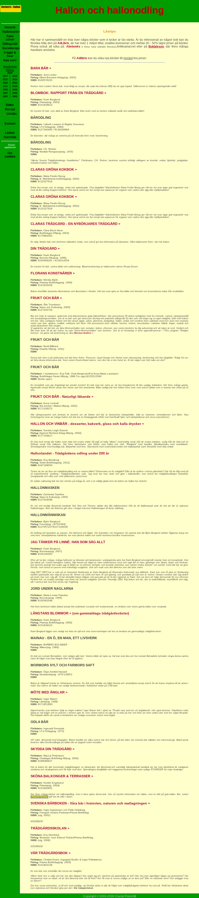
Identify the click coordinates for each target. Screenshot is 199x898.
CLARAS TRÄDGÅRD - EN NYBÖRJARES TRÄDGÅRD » (75, 224)
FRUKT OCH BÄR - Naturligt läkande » (62, 396)
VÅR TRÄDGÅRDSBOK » (51, 853)
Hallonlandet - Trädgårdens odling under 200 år (70, 453)
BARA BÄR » (41, 68)
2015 (5, 79)
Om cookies (10, 154)
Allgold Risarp (39, 796)
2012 (14, 83)
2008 (14, 89)
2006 (14, 93)
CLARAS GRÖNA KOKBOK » (54, 169)
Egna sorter (10, 37)
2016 (14, 76)
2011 (5, 86)
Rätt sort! (10, 60)
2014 (14, 79)
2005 (5, 96)
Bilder (10, 105)
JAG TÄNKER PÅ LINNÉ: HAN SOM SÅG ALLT (68, 542)
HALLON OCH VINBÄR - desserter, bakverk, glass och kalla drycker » (87, 424)
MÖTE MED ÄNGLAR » (49, 692)
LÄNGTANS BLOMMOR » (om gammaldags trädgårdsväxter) (80, 613)
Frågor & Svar (10, 54)
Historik (10, 27)
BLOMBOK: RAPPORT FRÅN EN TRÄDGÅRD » (68, 93)
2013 (5, 83)
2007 (5, 93)
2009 (5, 89)
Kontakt (10, 123)
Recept (10, 109)
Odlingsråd (9, 44)
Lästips (12, 113)
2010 (14, 86)
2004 (14, 96)
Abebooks (73, 46)
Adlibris (81, 58)
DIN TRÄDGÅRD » (45, 248)
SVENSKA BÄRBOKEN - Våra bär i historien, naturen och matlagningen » (90, 803)
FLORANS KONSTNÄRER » (53, 273)
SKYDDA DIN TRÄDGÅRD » (53, 749)
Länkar (10, 133)
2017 (5, 76)
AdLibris (63, 43)
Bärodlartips (10, 48)
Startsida (10, 137)
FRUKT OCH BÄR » (46, 298)
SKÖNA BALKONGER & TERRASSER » (62, 776)
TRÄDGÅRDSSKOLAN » (50, 828)
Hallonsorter (10, 31)
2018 (10, 73)
